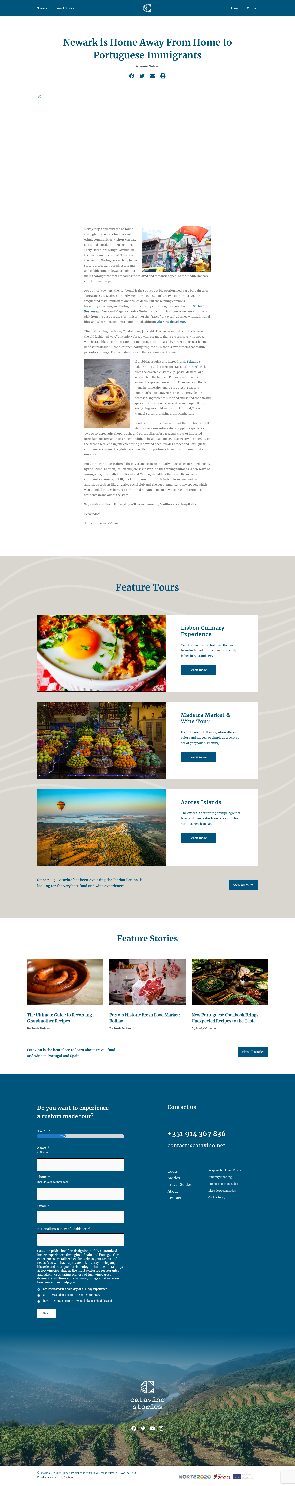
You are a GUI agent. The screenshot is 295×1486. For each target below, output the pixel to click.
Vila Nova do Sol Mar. (171, 322)
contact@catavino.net (196, 1145)
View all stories (253, 1052)
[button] (132, 75)
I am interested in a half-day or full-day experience (74, 1289)
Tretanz (68, 1477)
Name (43, 1147)
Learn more (198, 670)
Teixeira (192, 361)
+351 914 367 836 (197, 1134)
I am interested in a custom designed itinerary (71, 1295)
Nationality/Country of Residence (63, 1229)
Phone (43, 1177)
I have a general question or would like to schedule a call (77, 1301)
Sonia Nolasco (149, 66)
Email (43, 1206)
